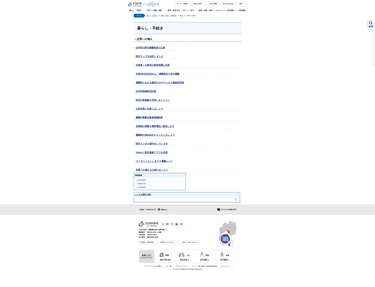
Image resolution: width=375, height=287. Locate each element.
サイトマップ (225, 266)
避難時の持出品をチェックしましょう (155, 135)
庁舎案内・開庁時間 (147, 242)
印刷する (164, 209)
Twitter (163, 224)
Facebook (167, 224)
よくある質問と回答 (143, 195)
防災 (181, 15)
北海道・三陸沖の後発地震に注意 (153, 65)
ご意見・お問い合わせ (189, 242)
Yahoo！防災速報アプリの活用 (152, 152)
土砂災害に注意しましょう (149, 108)
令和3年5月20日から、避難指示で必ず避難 (157, 74)
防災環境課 (142, 180)
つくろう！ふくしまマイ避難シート (154, 161)
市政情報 (242, 10)
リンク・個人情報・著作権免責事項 (204, 266)
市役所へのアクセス (167, 242)
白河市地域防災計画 (146, 91)
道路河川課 (142, 183)
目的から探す (197, 3)
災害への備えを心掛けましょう (152, 170)
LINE (181, 224)
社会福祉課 (142, 187)
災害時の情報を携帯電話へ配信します (155, 126)
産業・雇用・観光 (206, 10)
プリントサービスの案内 (152, 266)
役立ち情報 (213, 3)
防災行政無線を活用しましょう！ (153, 100)
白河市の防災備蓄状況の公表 (150, 47)
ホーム (139, 15)
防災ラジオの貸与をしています (152, 143)
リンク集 (168, 266)
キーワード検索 (182, 3)
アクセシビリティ (182, 266)
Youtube (177, 224)
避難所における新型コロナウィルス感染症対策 (160, 82)
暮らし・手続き (135, 10)
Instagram (172, 224)
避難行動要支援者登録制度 (149, 117)
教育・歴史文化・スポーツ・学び (181, 10)
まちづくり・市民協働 (225, 10)
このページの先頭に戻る (228, 209)
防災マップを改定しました (149, 56)
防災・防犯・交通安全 (169, 15)
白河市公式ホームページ (143, 4)
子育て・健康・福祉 (154, 10)
